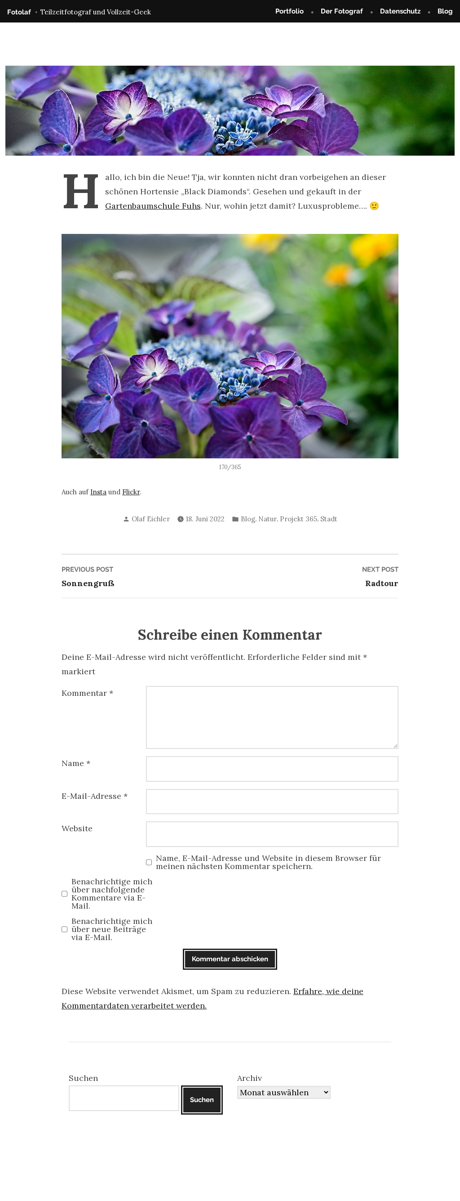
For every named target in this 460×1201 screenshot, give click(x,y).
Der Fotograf (342, 11)
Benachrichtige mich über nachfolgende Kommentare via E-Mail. (111, 894)
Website (77, 828)
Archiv (249, 1078)
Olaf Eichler (151, 519)
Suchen (83, 1078)
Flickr (131, 492)
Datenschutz (400, 11)
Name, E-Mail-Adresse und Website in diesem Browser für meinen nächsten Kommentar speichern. (268, 862)
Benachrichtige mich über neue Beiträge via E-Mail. (111, 929)
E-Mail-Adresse (95, 796)
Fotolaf (19, 12)
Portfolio (289, 11)
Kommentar (87, 693)
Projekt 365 (298, 519)
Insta (98, 492)
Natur (267, 519)
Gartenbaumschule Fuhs (153, 206)
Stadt (328, 519)
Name (76, 763)
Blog (445, 11)
